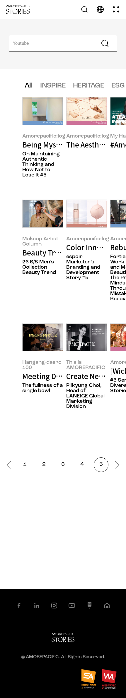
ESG (118, 85)
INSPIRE (52, 85)
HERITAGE (88, 85)
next (115, 464)
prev (10, 464)
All (29, 85)
